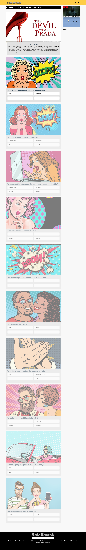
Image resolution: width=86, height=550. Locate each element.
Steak (37, 98)
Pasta (10, 98)
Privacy (24, 540)
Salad (10, 93)
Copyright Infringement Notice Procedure (69, 540)
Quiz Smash (10, 540)
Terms (36, 540)
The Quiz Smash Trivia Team (46, 540)
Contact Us (30, 540)
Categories (57, 540)
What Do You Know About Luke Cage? (71, 16)
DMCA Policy (18, 540)
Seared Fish (38, 93)
